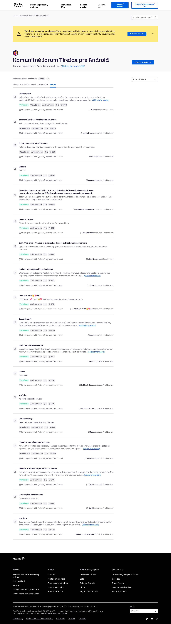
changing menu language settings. (34, 442)
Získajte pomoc (119, 591)
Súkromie (60, 618)
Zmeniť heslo (118, 583)
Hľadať (155, 17)
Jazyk (132, 607)
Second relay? (25, 319)
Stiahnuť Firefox (120, 5)
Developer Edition (88, 575)
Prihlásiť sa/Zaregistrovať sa (144, 5)
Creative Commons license (55, 613)
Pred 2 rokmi (108, 110)
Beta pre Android (87, 583)
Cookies (71, 618)
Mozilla (19, 558)
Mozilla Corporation (70, 606)
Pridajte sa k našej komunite (26, 590)
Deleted (22, 167)
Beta (82, 579)
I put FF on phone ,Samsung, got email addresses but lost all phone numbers (53, 243)
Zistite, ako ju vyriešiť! (73, 66)
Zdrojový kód (19, 581)
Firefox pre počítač (56, 579)
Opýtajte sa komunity (143, 62)
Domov (15, 16)
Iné (41, 110)
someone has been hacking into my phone (37, 120)
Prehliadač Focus (55, 591)
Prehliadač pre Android (58, 583)
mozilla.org (18, 618)
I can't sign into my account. (31, 345)
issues (22, 372)
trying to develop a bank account (33, 143)
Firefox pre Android (29, 110)
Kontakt (82, 618)
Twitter (16, 585)
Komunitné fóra (66, 6)
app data (23, 518)
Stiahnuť (52, 575)
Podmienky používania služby (39, 618)
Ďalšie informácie (137, 34)
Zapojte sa (101, 6)
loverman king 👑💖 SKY (30, 295)
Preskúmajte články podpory (39, 6)
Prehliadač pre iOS (56, 587)
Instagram (157, 619)
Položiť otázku (83, 6)
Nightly (83, 587)
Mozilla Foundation (88, 606)
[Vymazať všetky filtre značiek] (48, 78)
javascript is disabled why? (31, 495)
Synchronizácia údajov (122, 587)
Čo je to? (116, 579)
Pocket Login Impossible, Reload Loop (36, 269)
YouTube (22, 395)
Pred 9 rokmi (108, 259)
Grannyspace (25, 93)
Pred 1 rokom (108, 133)
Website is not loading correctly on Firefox (38, 468)
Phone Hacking (25, 419)
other (42, 79)
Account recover (26, 219)
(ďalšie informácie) (100, 100)
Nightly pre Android (89, 591)
